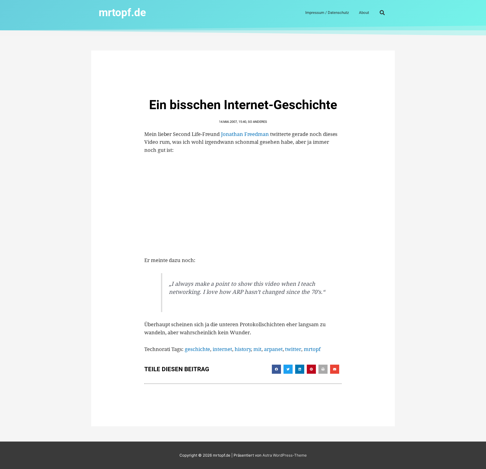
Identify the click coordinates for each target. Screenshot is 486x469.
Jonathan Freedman (245, 134)
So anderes (257, 122)
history (243, 349)
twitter (293, 349)
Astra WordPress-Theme (284, 455)
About (364, 12)
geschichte (197, 349)
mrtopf (312, 349)
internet (222, 349)
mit (257, 349)
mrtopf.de (122, 12)
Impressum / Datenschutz (327, 12)
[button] (382, 13)
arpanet (273, 349)
